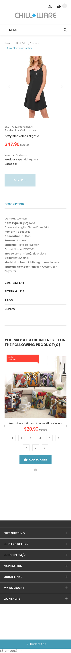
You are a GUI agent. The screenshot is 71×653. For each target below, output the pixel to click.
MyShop (20, 629)
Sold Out (20, 180)
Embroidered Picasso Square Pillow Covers (35, 423)
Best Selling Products (28, 43)
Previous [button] (9, 87)
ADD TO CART (38, 459)
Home (8, 43)
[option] (35, 87)
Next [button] (61, 87)
